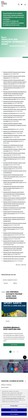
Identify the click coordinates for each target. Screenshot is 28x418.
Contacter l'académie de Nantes (12, 381)
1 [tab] (10, 352)
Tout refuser (14, 410)
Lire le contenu (14, 344)
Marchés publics (4, 387)
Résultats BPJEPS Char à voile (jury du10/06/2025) (14, 256)
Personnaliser (14, 406)
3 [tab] (18, 352)
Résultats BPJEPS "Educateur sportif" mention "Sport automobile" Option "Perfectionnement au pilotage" (14, 193)
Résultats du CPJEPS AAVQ (9, 113)
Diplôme (15, 283)
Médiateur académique (6, 384)
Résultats (8, 129)
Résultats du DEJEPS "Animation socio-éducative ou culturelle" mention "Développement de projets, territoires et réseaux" (14, 93)
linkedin (12, 369)
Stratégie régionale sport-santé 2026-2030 (12, 328)
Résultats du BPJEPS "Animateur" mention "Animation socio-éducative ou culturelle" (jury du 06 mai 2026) (14, 125)
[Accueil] (5, 4)
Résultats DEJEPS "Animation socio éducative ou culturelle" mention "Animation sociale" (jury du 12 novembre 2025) (14, 219)
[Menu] (25, 4)
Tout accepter (14, 414)
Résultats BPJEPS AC (8, 261)
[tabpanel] (14, 325)
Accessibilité (21, 4)
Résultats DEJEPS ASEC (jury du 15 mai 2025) (13, 258)
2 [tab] (14, 352)
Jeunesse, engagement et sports (10, 280)
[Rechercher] (18, 4)
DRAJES (7, 321)
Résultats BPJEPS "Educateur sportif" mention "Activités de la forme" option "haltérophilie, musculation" (13, 248)
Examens (6, 283)
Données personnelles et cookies (13, 398)
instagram (16, 369)
